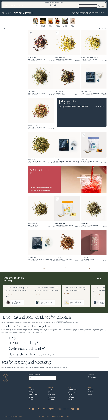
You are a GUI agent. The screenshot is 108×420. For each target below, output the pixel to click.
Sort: (102, 28)
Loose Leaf (31, 389)
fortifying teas (76, 365)
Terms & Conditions (96, 416)
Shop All (30, 399)
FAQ (69, 391)
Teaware (30, 397)
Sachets (30, 391)
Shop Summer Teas (84, 179)
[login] (99, 6)
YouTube (90, 392)
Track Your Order (72, 389)
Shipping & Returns (73, 395)
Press (49, 392)
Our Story (50, 391)
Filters (4, 28)
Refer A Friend (52, 397)
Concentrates (31, 392)
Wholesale (70, 394)
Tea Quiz (21, 5)
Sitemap (83, 416)
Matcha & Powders (33, 394)
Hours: (89, 376)
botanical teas (60, 321)
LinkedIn (90, 394)
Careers (50, 395)
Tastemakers (51, 394)
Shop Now (61, 2)
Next (89, 268)
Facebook (90, 391)
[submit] (53, 377)
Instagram (90, 389)
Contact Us (71, 397)
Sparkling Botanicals (33, 395)
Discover (13, 5)
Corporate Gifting (72, 392)
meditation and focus (55, 365)
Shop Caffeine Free (99, 106)
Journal (50, 389)
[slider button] (4, 309)
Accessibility (71, 399)
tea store (48, 367)
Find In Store (51, 399)
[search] (95, 6)
